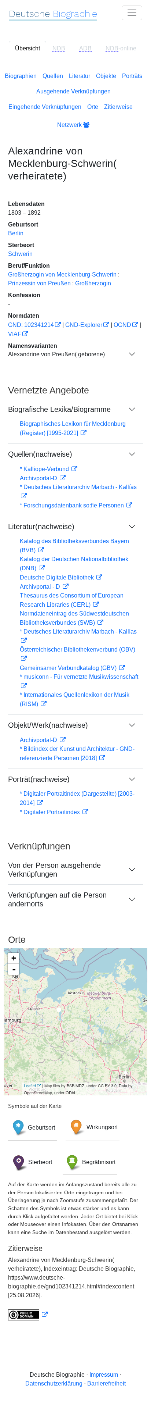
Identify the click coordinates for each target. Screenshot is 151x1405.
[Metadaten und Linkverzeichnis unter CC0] (28, 1315)
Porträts (132, 76)
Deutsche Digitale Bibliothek (57, 577)
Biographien (21, 76)
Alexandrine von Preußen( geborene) (56, 354)
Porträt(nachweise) (39, 779)
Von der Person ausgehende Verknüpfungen (54, 869)
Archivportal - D (41, 587)
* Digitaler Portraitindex (50, 812)
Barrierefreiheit (106, 1383)
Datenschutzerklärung (53, 1383)
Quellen (53, 76)
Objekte (106, 76)
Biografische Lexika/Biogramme (59, 409)
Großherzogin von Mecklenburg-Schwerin (62, 274)
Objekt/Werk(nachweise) (48, 725)
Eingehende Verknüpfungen (44, 107)
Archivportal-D (39, 478)
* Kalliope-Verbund (45, 469)
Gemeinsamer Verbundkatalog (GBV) (69, 668)
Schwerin (20, 254)
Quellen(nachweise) (40, 454)
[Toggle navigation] (132, 13)
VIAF (14, 334)
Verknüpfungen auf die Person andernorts (57, 899)
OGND (122, 325)
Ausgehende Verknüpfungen (73, 91)
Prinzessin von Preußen (39, 283)
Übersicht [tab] (27, 48)
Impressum (103, 1375)
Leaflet (30, 1085)
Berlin (15, 233)
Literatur (79, 76)
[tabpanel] (75, 695)
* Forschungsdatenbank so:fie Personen (72, 505)
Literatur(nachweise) (41, 527)
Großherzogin (93, 283)
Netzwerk (70, 125)
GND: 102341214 (31, 325)
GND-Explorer (83, 325)
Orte (92, 107)
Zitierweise (118, 107)
